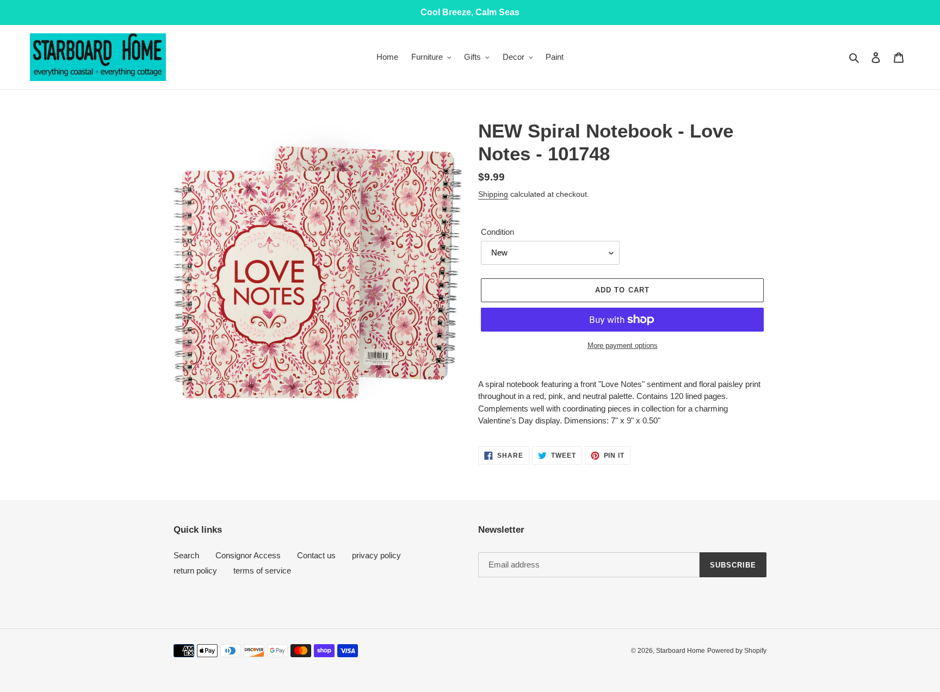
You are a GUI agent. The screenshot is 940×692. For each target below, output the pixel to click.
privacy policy (376, 555)
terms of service (262, 570)
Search (186, 555)
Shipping (493, 194)
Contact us (316, 555)
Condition (497, 231)
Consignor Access (248, 555)
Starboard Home (680, 650)
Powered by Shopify (736, 650)
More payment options (623, 345)
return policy (195, 570)
